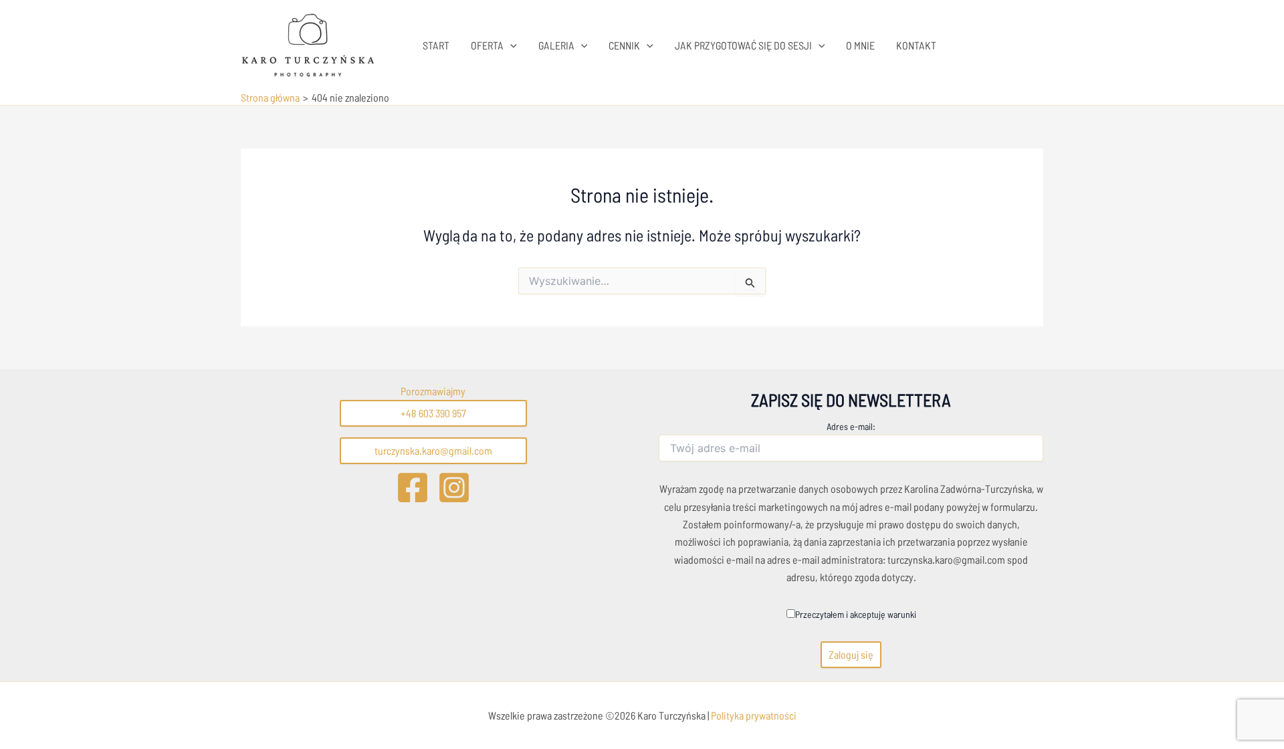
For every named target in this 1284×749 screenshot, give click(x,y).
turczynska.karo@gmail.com (433, 450)
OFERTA (487, 45)
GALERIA (556, 45)
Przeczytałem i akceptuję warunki (855, 614)
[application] (510, 45)
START (436, 45)
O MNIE (860, 45)
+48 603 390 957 (433, 413)
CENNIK (624, 45)
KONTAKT (916, 45)
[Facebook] (412, 487)
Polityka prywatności (752, 715)
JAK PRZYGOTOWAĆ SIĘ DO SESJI (743, 45)
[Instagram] (454, 487)
